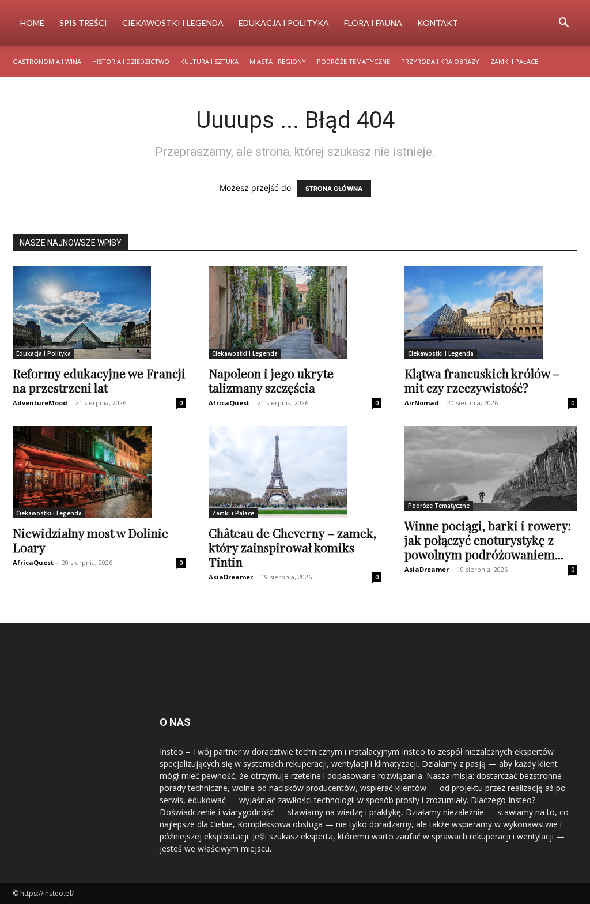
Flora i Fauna (373, 23)
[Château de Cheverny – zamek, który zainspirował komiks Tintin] (295, 472)
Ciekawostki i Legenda (173, 23)
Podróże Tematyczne (353, 61)
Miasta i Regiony (277, 61)
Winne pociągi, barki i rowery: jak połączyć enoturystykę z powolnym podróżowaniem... (487, 539)
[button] (563, 23)
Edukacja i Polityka (284, 23)
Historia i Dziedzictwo (130, 61)
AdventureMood (40, 402)
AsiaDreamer (231, 576)
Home (32, 23)
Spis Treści (83, 23)
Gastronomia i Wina (47, 61)
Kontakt (437, 23)
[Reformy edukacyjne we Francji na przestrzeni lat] (99, 312)
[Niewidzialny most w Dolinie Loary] (99, 472)
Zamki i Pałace (514, 61)
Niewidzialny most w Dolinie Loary (90, 540)
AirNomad (421, 402)
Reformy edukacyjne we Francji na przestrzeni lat (99, 380)
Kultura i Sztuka (209, 61)
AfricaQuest (229, 402)
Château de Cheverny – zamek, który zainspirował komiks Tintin (292, 547)
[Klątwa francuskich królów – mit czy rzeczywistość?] (490, 312)
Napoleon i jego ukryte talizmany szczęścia (271, 380)
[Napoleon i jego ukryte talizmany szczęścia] (295, 312)
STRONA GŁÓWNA (333, 188)
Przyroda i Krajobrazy (440, 61)
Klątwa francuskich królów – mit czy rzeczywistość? (481, 380)
